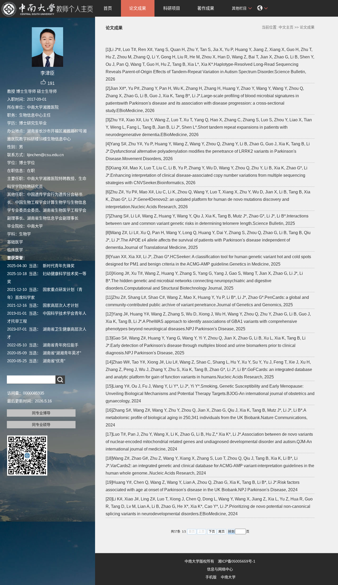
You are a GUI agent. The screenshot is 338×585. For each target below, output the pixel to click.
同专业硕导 (41, 424)
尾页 (221, 531)
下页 (212, 531)
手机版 (211, 577)
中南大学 (228, 577)
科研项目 (171, 8)
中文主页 (286, 27)
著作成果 (205, 8)
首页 (108, 8)
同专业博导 (41, 413)
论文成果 (137, 8)
